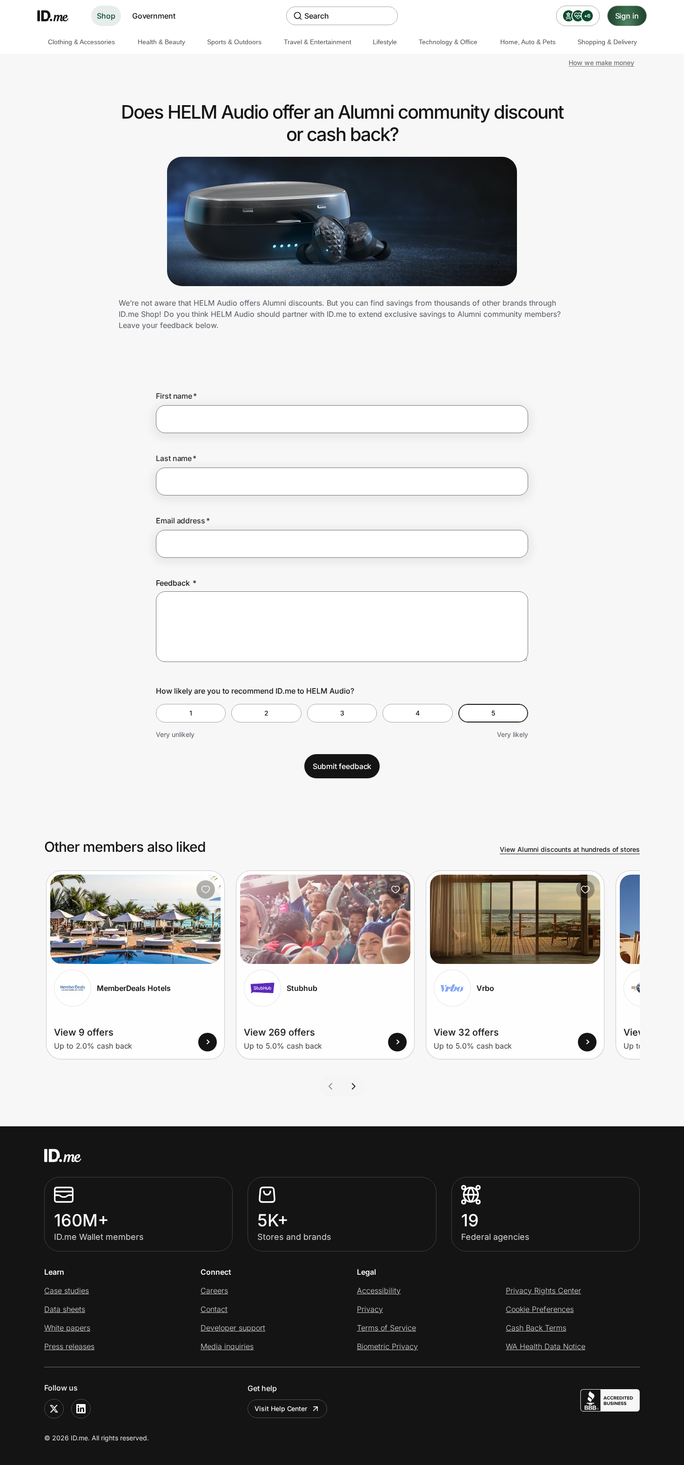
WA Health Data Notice (545, 1346)
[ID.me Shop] (58, 15)
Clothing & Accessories (81, 42)
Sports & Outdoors (234, 42)
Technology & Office (448, 42)
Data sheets (64, 1309)
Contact (214, 1309)
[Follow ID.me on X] (54, 1408)
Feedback (176, 583)
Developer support (233, 1327)
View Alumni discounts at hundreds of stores (570, 849)
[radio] (191, 713)
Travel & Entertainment (317, 42)
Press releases (69, 1346)
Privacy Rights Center (543, 1290)
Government (153, 15)
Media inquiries (227, 1346)
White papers (67, 1327)
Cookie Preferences (540, 1309)
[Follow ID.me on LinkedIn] (81, 1408)
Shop (106, 15)
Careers (214, 1290)
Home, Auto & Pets (528, 42)
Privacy (370, 1309)
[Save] (205, 889)
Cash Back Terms (536, 1327)
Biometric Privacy (387, 1346)
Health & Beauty (161, 42)
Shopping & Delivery (607, 42)
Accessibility (379, 1290)
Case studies (66, 1290)
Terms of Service (386, 1327)
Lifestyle (385, 42)
